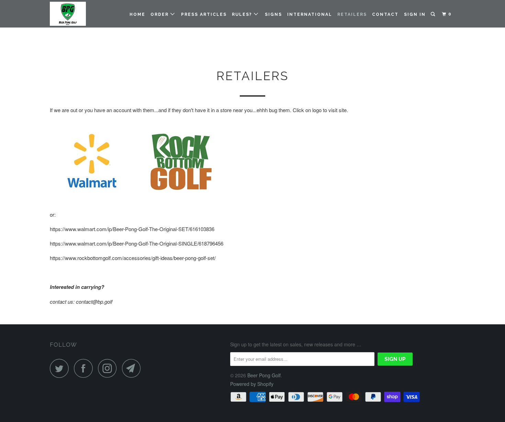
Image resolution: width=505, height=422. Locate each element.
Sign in (415, 14)
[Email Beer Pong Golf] (133, 368)
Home (137, 14)
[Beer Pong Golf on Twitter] (61, 368)
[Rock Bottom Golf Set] (179, 200)
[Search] (433, 14)
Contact (385, 14)
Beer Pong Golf (264, 375)
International (309, 14)
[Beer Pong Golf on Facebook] (85, 368)
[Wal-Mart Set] (91, 200)
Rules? (243, 14)
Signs (273, 14)
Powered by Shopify (251, 383)
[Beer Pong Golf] (85, 14)
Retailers (352, 14)
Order (160, 14)
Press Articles (204, 14)
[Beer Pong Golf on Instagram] (109, 368)
